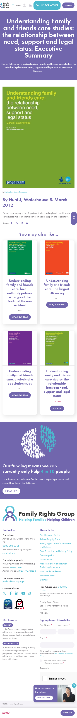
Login (24, 5)
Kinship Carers (11, 643)
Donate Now (11, 491)
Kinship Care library (11, 192)
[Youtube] (23, 593)
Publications (14, 63)
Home (4, 63)
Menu (18, 5)
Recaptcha (45, 668)
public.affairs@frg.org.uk (14, 581)
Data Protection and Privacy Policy (56, 551)
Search (68, 5)
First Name (46, 625)
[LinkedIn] (16, 593)
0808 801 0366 (11, 545)
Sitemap (44, 579)
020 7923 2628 (27, 570)
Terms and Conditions (50, 571)
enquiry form (9, 553)
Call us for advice (47, 5)
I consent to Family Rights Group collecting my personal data (55, 661)
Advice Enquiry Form (50, 539)
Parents (7, 625)
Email (43, 638)
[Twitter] (4, 593)
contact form (16, 567)
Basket (30, 5)
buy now (67, 713)
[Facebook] (10, 593)
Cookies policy (47, 555)
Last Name (63, 625)
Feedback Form (47, 575)
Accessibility (46, 559)
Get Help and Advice (50, 535)
